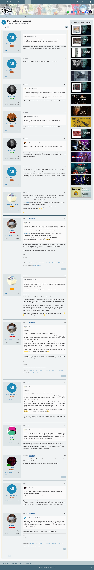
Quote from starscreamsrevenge (34, 223)
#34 (65, 483)
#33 (65, 455)
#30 (65, 322)
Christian (26, 202)
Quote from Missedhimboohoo (33, 517)
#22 (65, 58)
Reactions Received (8, 48)
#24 (65, 112)
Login (78, 2)
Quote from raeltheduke (32, 116)
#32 (65, 425)
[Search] (90, 2)
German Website (37, 265)
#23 (65, 84)
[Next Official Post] (64, 269)
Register (84, 2)
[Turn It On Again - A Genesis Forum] (47, 9)
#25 (65, 138)
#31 (65, 382)
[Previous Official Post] (62, 269)
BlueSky (54, 262)
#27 (65, 192)
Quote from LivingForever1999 (33, 142)
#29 (65, 275)
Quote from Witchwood (31, 88)
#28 (65, 218)
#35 (65, 513)
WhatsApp (60, 262)
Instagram (41, 262)
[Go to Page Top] (91, 568)
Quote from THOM (30, 488)
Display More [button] (44, 97)
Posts (6, 50)
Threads (48, 262)
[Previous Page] (2, 27)
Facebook (31, 262)
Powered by (47, 567)
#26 (65, 166)
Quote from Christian (31, 36)
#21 (65, 32)
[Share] (66, 27)
